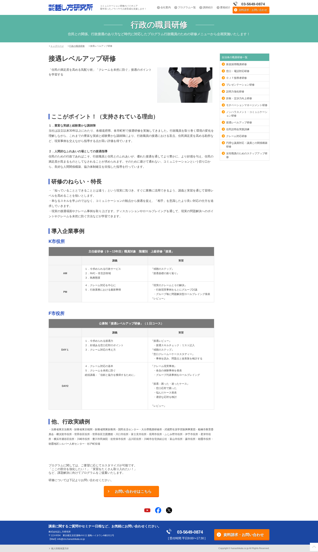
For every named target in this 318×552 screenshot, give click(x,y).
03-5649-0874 (190, 532)
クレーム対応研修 (236, 136)
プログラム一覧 (187, 7)
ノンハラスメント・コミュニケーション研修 (246, 113)
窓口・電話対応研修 (237, 71)
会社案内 (165, 7)
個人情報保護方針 (60, 548)
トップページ (57, 46)
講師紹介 (208, 7)
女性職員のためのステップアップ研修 (246, 155)
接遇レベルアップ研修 (239, 122)
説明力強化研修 (235, 91)
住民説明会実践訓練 (237, 129)
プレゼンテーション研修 (240, 84)
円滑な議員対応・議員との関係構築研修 (246, 144)
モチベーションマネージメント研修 (246, 105)
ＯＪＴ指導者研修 (236, 77)
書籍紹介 (225, 7)
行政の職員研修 (77, 46)
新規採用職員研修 (236, 64)
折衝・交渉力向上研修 (239, 98)
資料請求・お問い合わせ (253, 9)
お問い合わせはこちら (133, 491)
